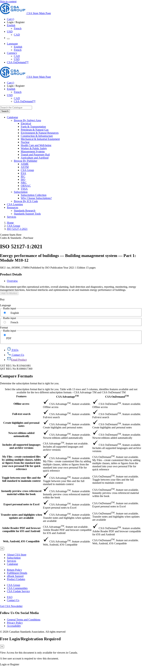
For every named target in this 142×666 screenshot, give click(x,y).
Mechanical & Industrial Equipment (40, 139)
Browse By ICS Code (26, 201)
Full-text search (21, 413)
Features (21, 396)
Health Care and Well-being (36, 145)
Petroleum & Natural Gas (34, 129)
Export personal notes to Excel (21, 504)
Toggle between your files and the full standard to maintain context (21, 479)
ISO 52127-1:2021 (17, 228)
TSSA (24, 188)
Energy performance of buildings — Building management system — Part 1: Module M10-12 (68, 257)
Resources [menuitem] (12, 207)
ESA (23, 173)
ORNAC (26, 185)
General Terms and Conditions (23, 619)
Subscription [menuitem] (21, 191)
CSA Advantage (67, 396)
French (17, 28)
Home (10, 222)
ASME (25, 163)
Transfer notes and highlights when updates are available (21, 516)
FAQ (9, 597)
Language (5, 305)
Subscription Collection (33, 195)
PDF (8, 338)
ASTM (25, 167)
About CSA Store (16, 554)
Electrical (26, 123)
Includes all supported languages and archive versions (21, 446)
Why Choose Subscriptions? (36, 198)
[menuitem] (81, 123)
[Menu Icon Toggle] (8, 38)
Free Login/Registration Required (30, 639)
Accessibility (14, 625)
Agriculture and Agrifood (34, 157)
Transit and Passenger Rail (35, 154)
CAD (17, 34)
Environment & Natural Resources (40, 132)
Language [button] (12, 43)
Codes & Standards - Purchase (16, 237)
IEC (23, 176)
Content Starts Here (10, 234)
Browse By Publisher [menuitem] (25, 160)
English (18, 46)
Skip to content (8, 1)
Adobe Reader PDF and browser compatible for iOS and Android (21, 530)
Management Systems (33, 151)
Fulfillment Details (17, 572)
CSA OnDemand (117, 396)
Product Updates (16, 579)
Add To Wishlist (9, 293)
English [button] (11, 25)
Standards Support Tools (27, 213)
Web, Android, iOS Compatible (21, 541)
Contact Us (13, 600)
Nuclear (25, 142)
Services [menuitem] (11, 216)
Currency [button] (12, 52)
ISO (23, 179)
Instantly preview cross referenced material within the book (21, 493)
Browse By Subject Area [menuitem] (27, 120)
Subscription (14, 557)
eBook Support (15, 576)
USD (10, 31)
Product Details (11, 274)
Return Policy (14, 569)
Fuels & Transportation (33, 126)
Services (11, 560)
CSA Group (27, 170)
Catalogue (12, 563)
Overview (12, 280)
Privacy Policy (15, 622)
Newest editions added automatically (21, 435)
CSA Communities (17, 588)
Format (4, 327)
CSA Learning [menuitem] (15, 204)
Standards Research (24, 210)
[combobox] (16, 107)
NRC (24, 182)
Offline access (21, 403)
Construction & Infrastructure (37, 135)
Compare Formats (16, 376)
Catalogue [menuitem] (12, 117)
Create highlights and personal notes (21, 424)
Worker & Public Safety (34, 148)
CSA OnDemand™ (18, 62)
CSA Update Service (18, 591)
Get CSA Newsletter (11, 606)
